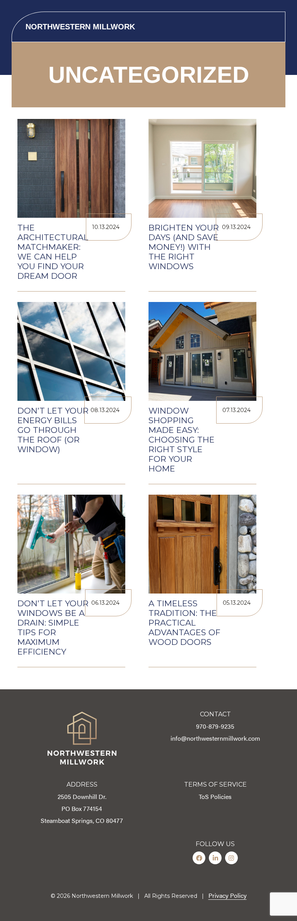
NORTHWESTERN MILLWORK (80, 26)
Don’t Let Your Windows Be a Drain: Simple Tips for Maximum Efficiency (53, 627)
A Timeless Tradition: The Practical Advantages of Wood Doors (184, 623)
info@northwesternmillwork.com (215, 738)
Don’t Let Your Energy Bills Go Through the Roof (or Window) (53, 430)
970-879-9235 (215, 726)
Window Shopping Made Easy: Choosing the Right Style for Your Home (181, 439)
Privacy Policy (227, 895)
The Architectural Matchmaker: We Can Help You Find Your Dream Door (52, 252)
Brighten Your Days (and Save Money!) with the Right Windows (183, 247)
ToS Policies (215, 796)
